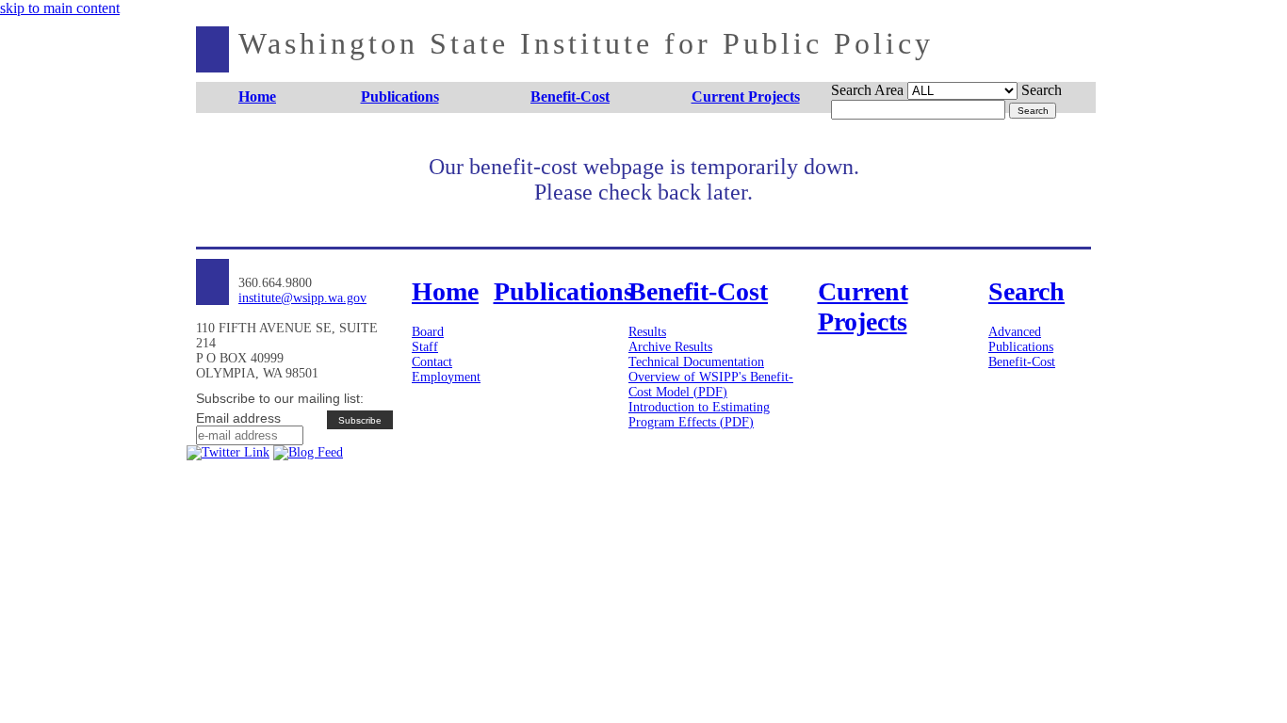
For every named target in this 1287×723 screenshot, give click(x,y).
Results (647, 332)
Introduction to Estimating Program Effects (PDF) (699, 414)
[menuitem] (257, 97)
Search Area (867, 90)
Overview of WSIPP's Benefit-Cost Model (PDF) (710, 384)
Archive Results (670, 347)
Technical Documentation (696, 362)
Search (1041, 90)
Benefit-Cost (1021, 362)
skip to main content (60, 8)
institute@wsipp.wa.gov (302, 298)
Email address (238, 418)
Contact (432, 362)
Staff (425, 347)
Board (428, 332)
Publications (1020, 347)
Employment (446, 377)
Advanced (1014, 332)
